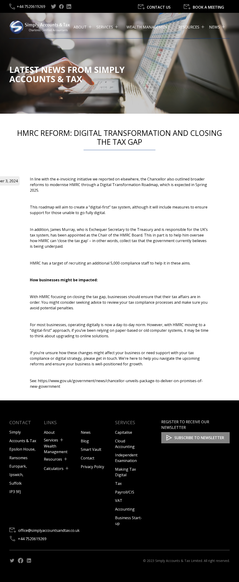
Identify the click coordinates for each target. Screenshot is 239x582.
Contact (87, 458)
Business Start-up (128, 520)
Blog (85, 441)
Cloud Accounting (125, 443)
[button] (85, 27)
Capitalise (123, 432)
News (86, 432)
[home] (41, 26)
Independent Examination (126, 457)
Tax (118, 483)
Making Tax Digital (125, 472)
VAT (118, 500)
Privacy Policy (92, 466)
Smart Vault (91, 449)
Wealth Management (148, 27)
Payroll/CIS (124, 492)
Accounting (125, 509)
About (49, 432)
